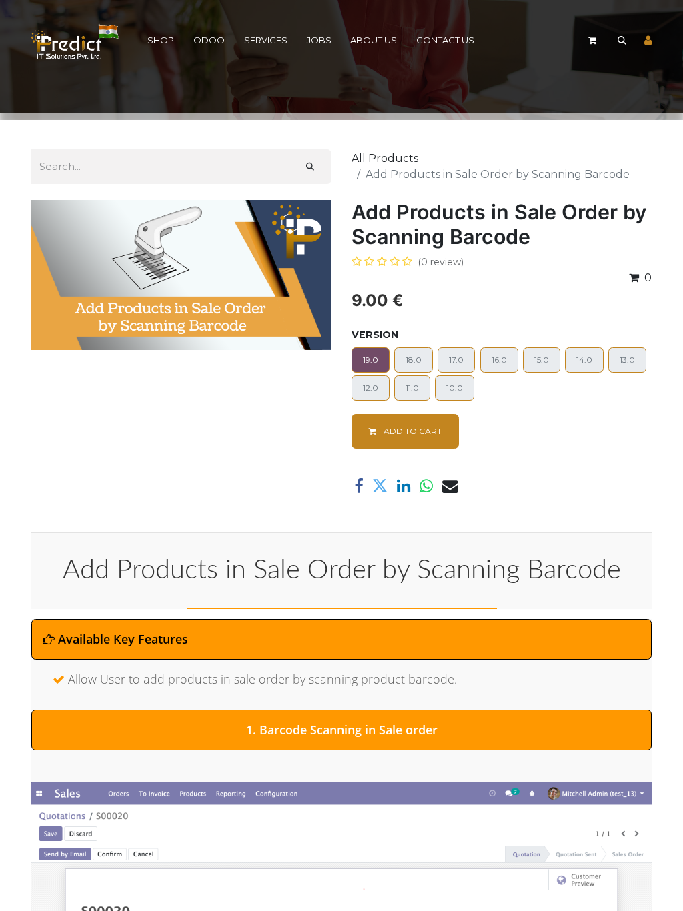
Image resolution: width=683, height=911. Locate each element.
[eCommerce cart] (592, 41)
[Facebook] (358, 486)
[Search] (310, 166)
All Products (385, 158)
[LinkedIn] (403, 486)
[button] (622, 41)
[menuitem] (161, 41)
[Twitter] (380, 486)
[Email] (450, 486)
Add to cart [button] (412, 431)
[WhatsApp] (426, 486)
